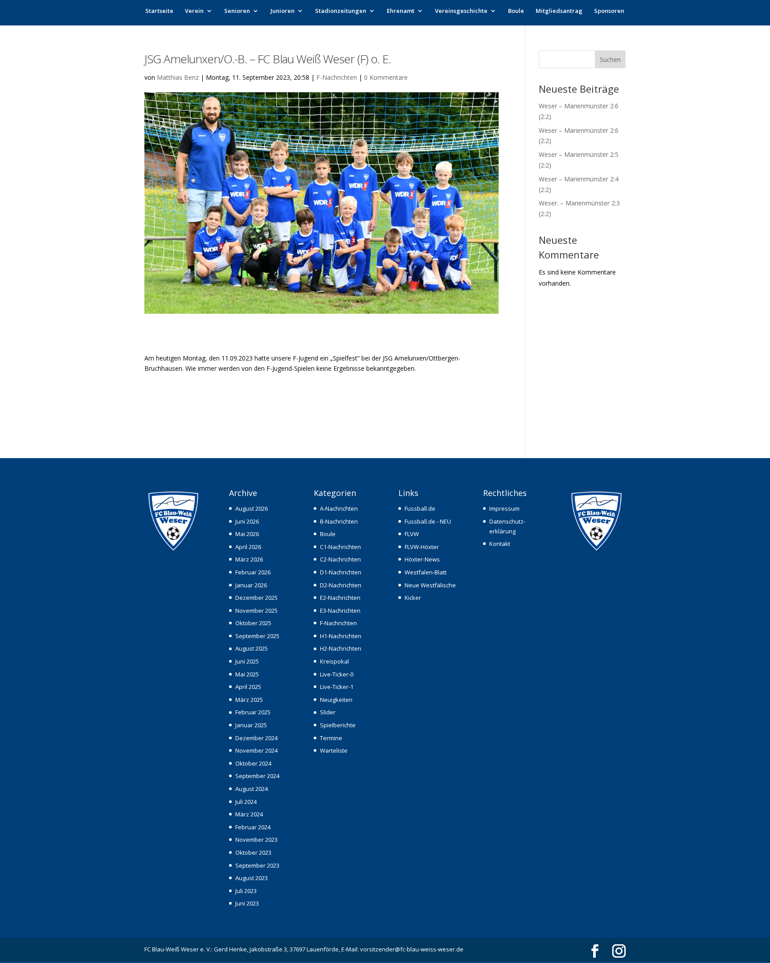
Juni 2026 (247, 521)
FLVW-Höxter (422, 547)
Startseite (159, 11)
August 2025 (251, 648)
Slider (328, 712)
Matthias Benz (178, 77)
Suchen (610, 59)
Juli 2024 (246, 802)
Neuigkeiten (336, 700)
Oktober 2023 (253, 852)
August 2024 (251, 789)
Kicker (413, 598)
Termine (331, 738)
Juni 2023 (247, 903)
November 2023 (256, 840)
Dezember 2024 (256, 738)
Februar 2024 (252, 827)
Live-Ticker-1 (336, 687)
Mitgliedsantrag (559, 11)
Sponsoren (609, 11)
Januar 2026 (251, 585)
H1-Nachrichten (340, 636)
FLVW (412, 534)
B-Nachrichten (339, 521)
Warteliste (334, 750)
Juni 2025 (247, 661)
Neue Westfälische (430, 585)
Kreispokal (334, 661)
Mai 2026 (247, 534)
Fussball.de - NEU (428, 521)
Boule (516, 11)
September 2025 (257, 636)
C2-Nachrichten (340, 559)
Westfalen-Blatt (425, 572)
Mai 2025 (247, 674)
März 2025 (249, 700)
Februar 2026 (252, 572)
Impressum (504, 508)
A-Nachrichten (339, 508)
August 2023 (251, 878)
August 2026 (251, 508)
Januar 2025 (251, 725)
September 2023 (257, 865)
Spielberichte (338, 725)
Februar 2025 (252, 712)
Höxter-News (422, 559)
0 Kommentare (386, 77)
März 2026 (249, 559)
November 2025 (256, 610)
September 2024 (257, 776)
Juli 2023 (246, 891)
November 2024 (256, 750)
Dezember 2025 (256, 598)
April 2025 (248, 687)
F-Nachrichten (336, 77)
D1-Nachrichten (340, 572)
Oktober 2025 (253, 623)
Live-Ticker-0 (336, 674)
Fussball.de (420, 508)
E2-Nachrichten (340, 598)
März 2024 (249, 814)
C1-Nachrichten (340, 547)
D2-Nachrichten (340, 585)
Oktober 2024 (253, 763)
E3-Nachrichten (340, 610)
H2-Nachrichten (340, 648)
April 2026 (248, 547)
